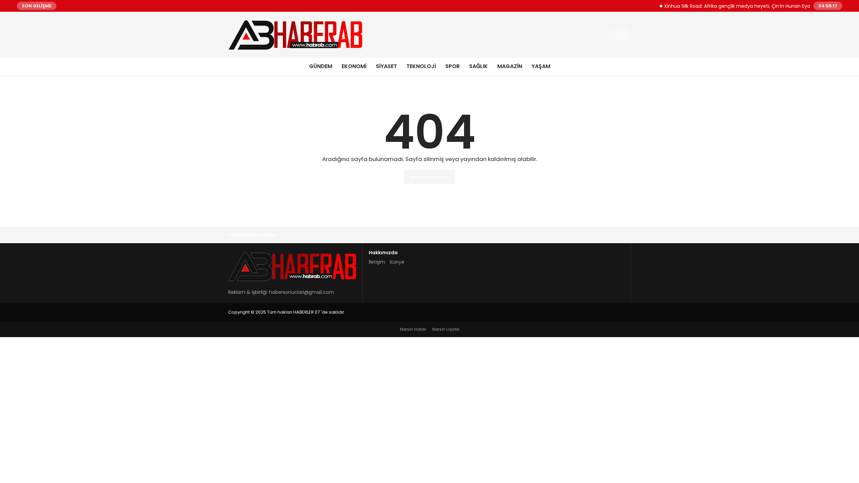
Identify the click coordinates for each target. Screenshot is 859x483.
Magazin (509, 66)
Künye (397, 262)
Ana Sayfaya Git (429, 176)
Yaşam (541, 66)
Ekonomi (354, 66)
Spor (452, 66)
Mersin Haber (413, 329)
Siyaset (386, 66)
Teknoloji (421, 66)
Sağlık (478, 66)
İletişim (377, 262)
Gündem (320, 66)
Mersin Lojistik (445, 329)
